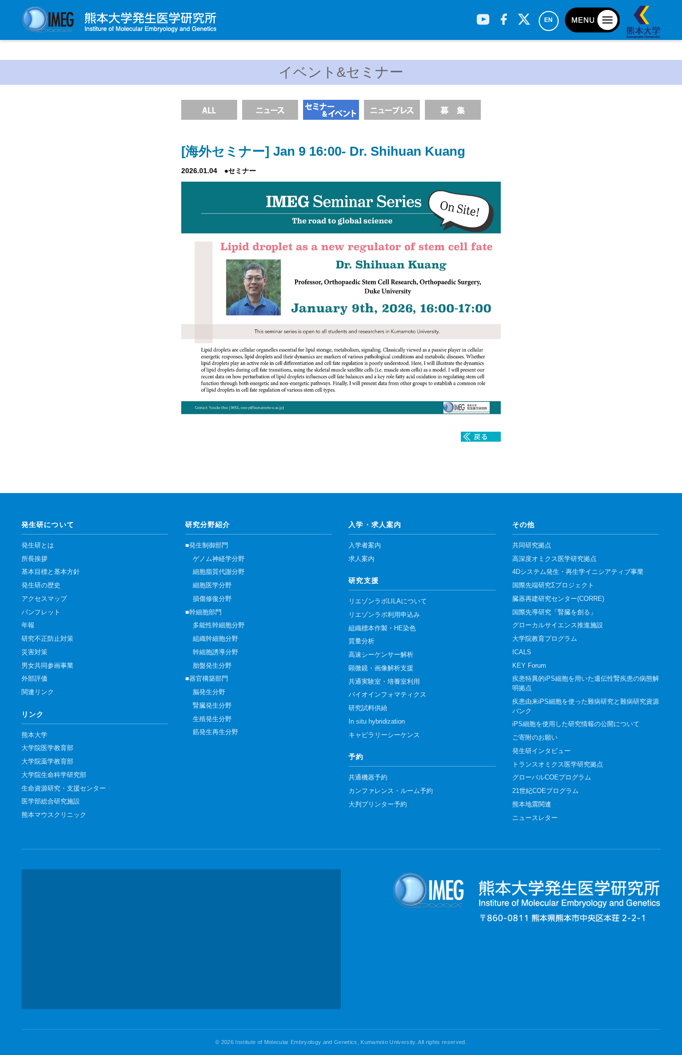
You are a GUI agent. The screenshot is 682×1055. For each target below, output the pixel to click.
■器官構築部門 (206, 678)
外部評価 (34, 678)
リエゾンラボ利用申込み (384, 614)
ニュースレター (535, 817)
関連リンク (37, 692)
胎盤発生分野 (212, 665)
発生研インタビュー (541, 751)
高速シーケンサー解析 (380, 654)
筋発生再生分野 (215, 732)
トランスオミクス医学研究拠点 (557, 764)
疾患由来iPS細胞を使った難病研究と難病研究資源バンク (585, 706)
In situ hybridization (376, 721)
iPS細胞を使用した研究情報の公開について (576, 724)
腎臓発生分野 (212, 705)
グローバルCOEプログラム (551, 777)
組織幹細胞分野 (215, 638)
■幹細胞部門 (203, 612)
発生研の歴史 (40, 585)
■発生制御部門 (206, 545)
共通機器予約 (367, 777)
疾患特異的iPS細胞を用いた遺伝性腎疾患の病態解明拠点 (585, 683)
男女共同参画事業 (47, 665)
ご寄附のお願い (535, 737)
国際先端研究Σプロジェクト (553, 585)
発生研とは (37, 545)
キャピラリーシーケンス (384, 735)
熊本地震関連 (531, 804)
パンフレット (40, 612)
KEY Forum (529, 665)
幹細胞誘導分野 (215, 652)
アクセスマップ (44, 598)
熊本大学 (34, 735)
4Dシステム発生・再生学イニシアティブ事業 (578, 571)
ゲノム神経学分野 (219, 558)
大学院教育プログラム (544, 638)
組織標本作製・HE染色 (382, 628)
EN (548, 19)
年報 (27, 625)
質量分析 (361, 641)
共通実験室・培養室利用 (384, 681)
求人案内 (361, 558)
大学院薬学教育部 (47, 761)
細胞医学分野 (212, 585)
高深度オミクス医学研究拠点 (554, 558)
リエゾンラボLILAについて (387, 601)
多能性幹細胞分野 (219, 625)
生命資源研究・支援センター (63, 788)
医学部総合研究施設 (50, 801)
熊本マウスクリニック (53, 814)
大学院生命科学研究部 (53, 775)
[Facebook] (503, 15)
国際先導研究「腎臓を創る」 (554, 612)
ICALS (521, 652)
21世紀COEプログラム (545, 791)
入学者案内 (364, 545)
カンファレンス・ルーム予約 (390, 791)
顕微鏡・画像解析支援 (380, 668)
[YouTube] (483, 15)
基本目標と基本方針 (50, 571)
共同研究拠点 (531, 545)
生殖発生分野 (212, 719)
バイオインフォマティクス (387, 694)
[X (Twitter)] (524, 15)
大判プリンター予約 (377, 804)
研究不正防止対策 (47, 638)
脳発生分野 (209, 692)
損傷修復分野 (212, 598)
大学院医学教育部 (47, 748)
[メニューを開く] (592, 19)
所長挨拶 (34, 558)
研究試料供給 (367, 708)
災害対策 (34, 652)
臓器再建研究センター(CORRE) (558, 598)
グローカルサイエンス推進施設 (557, 625)
